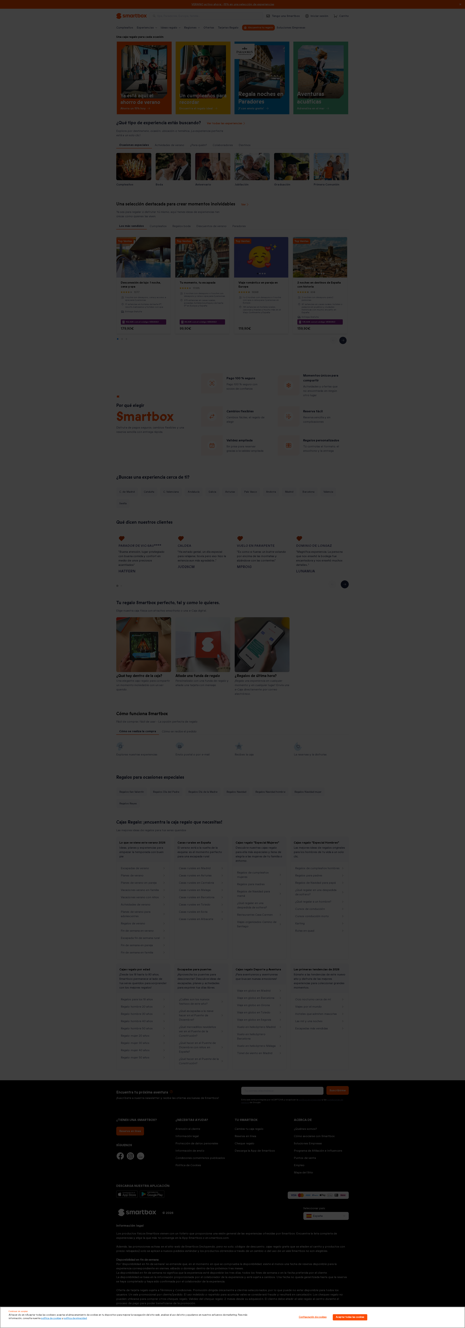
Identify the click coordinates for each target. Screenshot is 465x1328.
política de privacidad (75, 1318)
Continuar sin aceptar (18, 1311)
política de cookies (51, 1318)
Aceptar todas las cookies (350, 1317)
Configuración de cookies (313, 1317)
